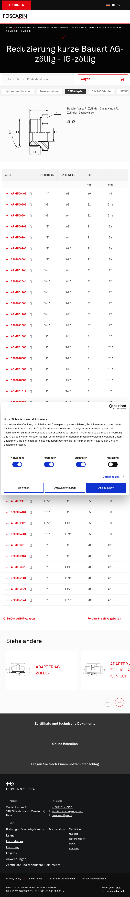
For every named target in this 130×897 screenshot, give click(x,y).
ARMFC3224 (18, 589)
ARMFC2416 (18, 501)
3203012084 (18, 325)
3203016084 (18, 380)
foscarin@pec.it (62, 815)
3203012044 (18, 281)
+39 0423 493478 (62, 807)
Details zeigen (111, 476)
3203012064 (18, 303)
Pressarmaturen (49, 91)
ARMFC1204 (18, 270)
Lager (10, 835)
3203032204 (18, 578)
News (72, 843)
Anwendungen (16, 859)
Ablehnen (23, 487)
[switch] (49, 464)
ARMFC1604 (18, 336)
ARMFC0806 (18, 248)
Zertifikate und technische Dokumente (33, 865)
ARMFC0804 (18, 237)
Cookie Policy (35, 878)
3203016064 (18, 358)
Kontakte (74, 848)
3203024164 (18, 512)
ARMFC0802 (18, 226)
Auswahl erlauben (65, 487)
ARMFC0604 (18, 215)
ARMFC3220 (18, 567)
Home (9, 28)
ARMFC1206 (18, 292)
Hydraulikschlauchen (18, 91)
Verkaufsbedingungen (94, 878)
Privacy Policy (13, 878)
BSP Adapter (79, 28)
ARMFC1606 (18, 347)
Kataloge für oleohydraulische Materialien (42, 28)
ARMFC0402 (18, 193)
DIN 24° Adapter (102, 91)
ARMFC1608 (18, 369)
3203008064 (18, 259)
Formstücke (14, 841)
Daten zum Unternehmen (62, 878)
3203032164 (18, 556)
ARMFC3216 (18, 545)
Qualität (73, 833)
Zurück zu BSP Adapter (20, 618)
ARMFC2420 (18, 523)
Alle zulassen (106, 487)
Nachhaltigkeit (77, 838)
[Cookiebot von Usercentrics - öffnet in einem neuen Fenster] (111, 406)
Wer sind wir (75, 829)
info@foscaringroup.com (67, 811)
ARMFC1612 (18, 391)
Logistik (11, 853)
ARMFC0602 (18, 204)
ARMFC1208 (18, 314)
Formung (12, 847)
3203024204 (18, 534)
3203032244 (18, 600)
